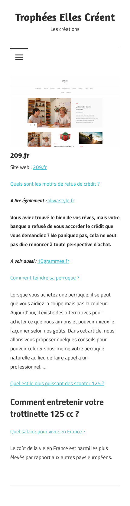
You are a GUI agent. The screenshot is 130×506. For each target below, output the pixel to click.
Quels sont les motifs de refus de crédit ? (55, 184)
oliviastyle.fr (60, 200)
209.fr (40, 167)
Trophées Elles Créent (65, 17)
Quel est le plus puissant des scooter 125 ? (57, 383)
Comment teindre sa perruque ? (45, 278)
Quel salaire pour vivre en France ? (48, 431)
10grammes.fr (53, 261)
